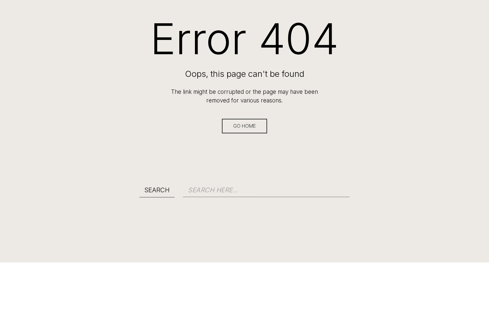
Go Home (244, 126)
